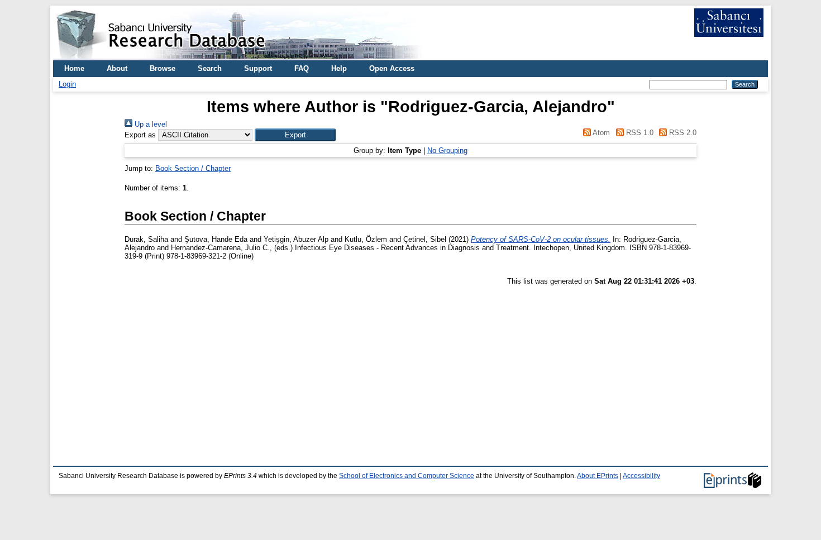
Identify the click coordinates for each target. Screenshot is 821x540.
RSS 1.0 (638, 132)
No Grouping (447, 150)
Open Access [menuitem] (391, 68)
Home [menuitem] (74, 68)
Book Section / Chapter (193, 168)
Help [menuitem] (339, 68)
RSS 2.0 (681, 132)
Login (67, 84)
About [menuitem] (117, 68)
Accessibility (641, 475)
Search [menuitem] (210, 68)
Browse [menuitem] (162, 68)
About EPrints (597, 475)
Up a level (149, 124)
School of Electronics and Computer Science (406, 475)
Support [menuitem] (258, 68)
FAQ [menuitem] (301, 68)
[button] (295, 134)
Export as (140, 135)
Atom (600, 132)
